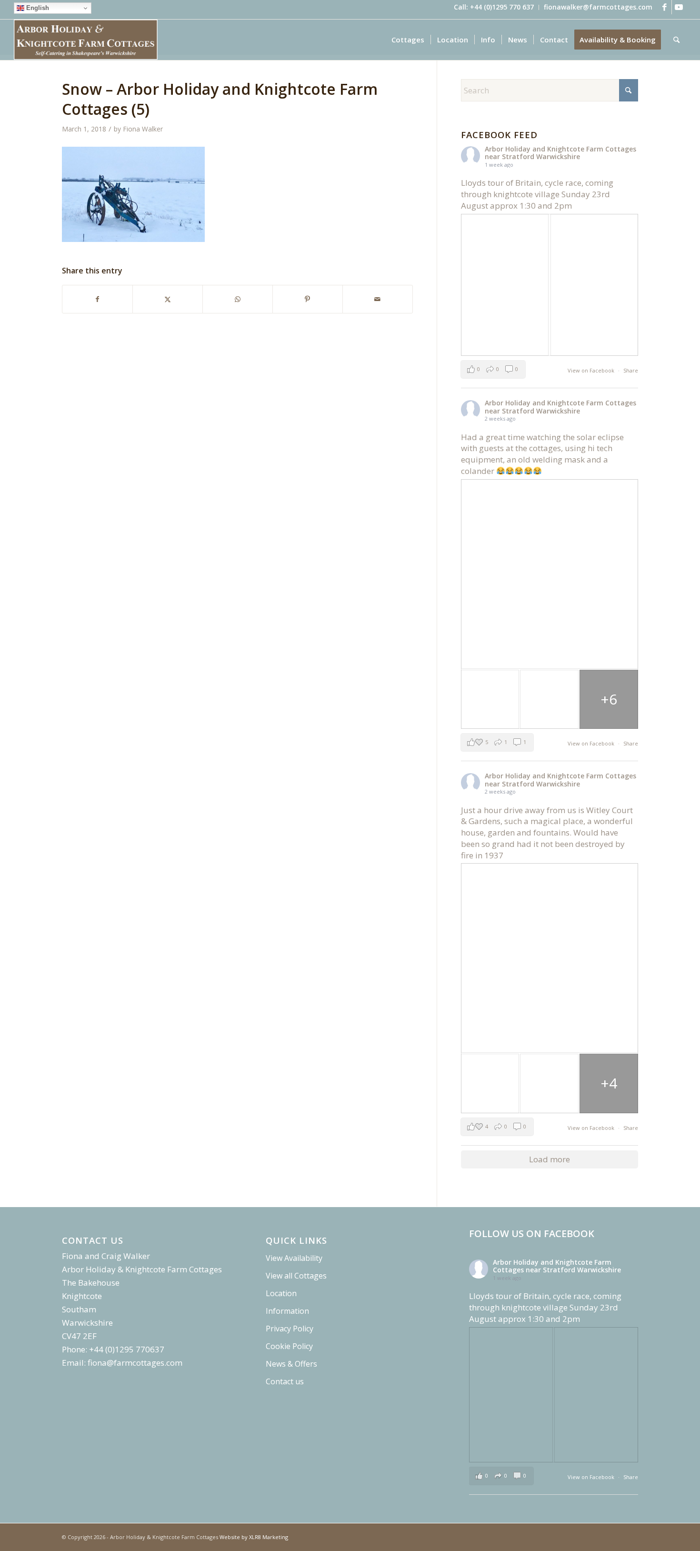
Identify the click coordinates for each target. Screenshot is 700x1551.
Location (281, 1293)
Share (630, 370)
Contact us (285, 1381)
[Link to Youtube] (679, 7)
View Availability (294, 1258)
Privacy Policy (289, 1328)
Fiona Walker (143, 128)
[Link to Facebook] (664, 7)
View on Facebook (592, 370)
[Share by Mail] (377, 299)
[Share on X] (167, 299)
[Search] (676, 40)
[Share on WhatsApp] (237, 299)
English (36, 7)
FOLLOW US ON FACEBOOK (531, 1233)
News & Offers (291, 1364)
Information (287, 1311)
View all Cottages (296, 1275)
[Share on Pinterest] (307, 299)
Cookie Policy (289, 1346)
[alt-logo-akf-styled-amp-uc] (86, 40)
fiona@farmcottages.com (135, 1362)
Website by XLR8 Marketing (254, 1537)
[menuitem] (494, 7)
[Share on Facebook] (97, 299)
